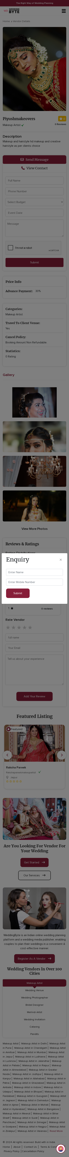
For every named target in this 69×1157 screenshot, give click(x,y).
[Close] (61, 559)
